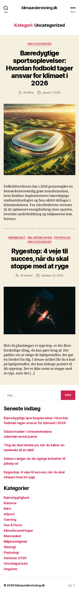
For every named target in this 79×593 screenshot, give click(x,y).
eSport (9, 514)
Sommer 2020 (15, 558)
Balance (10, 503)
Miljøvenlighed (40, 237)
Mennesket (17, 237)
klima (30, 92)
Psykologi (62, 237)
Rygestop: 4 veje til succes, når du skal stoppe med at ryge (39, 258)
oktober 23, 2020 (52, 275)
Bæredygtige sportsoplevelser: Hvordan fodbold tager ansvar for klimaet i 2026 (39, 68)
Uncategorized (39, 43)
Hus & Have (13, 525)
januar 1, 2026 (51, 92)
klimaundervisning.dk (40, 8)
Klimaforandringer (18, 530)
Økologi (10, 547)
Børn (7, 508)
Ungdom (10, 569)
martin (28, 275)
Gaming (10, 519)
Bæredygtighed (16, 498)
